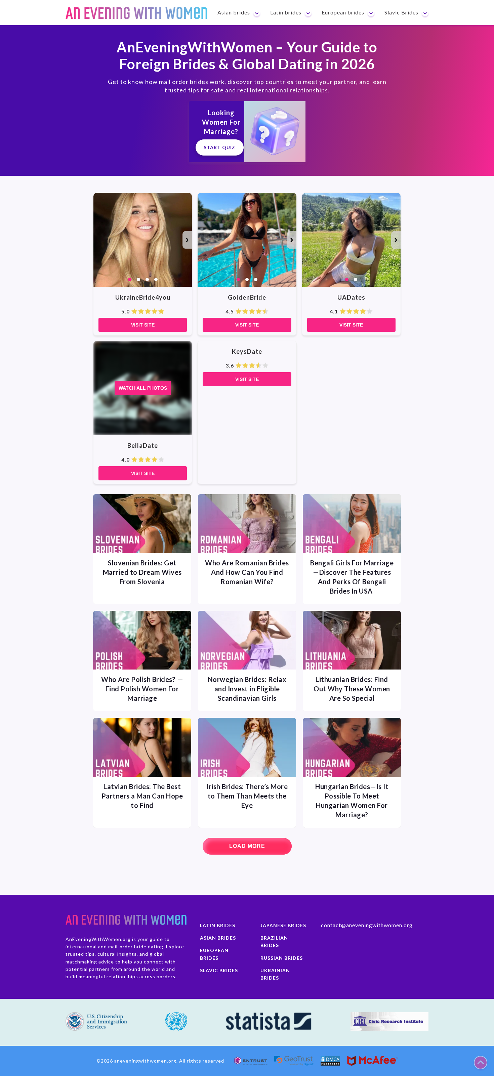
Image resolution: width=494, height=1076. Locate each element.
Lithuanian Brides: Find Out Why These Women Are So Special (352, 688)
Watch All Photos (143, 388)
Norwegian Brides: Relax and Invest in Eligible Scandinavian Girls (247, 688)
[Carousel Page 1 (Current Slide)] (129, 279)
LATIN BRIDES (217, 925)
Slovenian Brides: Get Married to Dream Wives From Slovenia (142, 572)
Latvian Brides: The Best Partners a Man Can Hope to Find (142, 795)
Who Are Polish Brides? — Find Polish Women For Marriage (142, 688)
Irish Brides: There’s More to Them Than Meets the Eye (247, 795)
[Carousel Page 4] (156, 279)
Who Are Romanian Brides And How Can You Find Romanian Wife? (247, 572)
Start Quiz (219, 147)
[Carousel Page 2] (138, 279)
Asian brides (218, 938)
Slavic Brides (219, 970)
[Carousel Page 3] (147, 279)
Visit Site (143, 325)
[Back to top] (480, 1062)
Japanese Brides (283, 925)
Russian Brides (281, 958)
